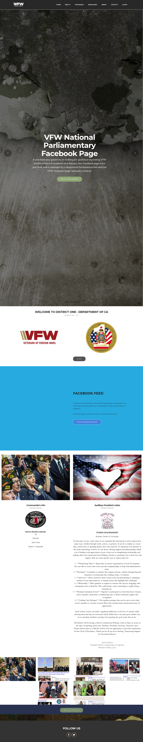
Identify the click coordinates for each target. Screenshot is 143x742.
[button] (8, 153)
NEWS (104, 4)
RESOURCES (92, 4)
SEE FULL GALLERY (71, 709)
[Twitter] (74, 735)
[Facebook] (69, 735)
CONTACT (114, 4)
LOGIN (124, 4)
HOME (58, 4)
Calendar (69, 162)
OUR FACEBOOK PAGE (87, 422)
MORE (79, 359)
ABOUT (67, 4)
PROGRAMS (79, 4)
